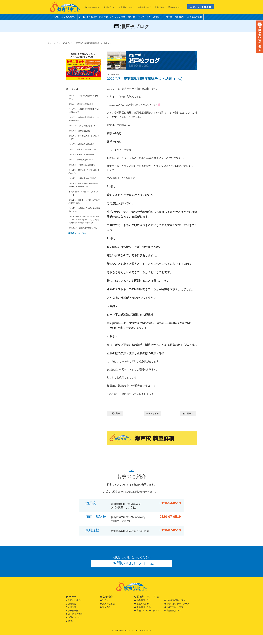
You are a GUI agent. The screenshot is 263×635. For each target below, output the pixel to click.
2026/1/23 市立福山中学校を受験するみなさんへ (84, 171)
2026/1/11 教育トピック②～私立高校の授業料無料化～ (84, 201)
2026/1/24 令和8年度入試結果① (82, 165)
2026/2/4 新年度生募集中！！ (81, 160)
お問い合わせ (74, 617)
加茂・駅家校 (95, 516)
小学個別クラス (144, 600)
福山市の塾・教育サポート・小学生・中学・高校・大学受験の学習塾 (65, 7)
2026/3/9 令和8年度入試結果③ (81, 144)
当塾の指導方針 (69, 17)
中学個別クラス (144, 607)
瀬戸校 (90, 503)
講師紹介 (157, 17)
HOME (56, 17)
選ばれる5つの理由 (87, 17)
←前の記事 (115, 413)
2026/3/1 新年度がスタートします (83, 149)
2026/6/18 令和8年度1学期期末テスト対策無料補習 (84, 110)
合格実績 (168, 17)
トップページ (53, 43)
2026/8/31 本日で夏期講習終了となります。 (84, 97)
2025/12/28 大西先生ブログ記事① (83, 228)
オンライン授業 (200, 7)
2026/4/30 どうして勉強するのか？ (83, 126)
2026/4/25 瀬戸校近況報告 (80, 131)
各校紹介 (131, 17)
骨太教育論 (159, 7)
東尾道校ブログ (144, 7)
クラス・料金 (144, 17)
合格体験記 (179, 17)
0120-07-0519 (170, 516)
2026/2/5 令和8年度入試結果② (81, 154)
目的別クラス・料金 (148, 596)
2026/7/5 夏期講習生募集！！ (81, 104)
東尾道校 (92, 530)
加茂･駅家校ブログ (126, 7)
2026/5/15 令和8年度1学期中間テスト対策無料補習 (84, 118)
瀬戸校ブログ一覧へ (77, 233)
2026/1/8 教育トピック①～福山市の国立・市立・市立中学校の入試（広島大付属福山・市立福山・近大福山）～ (83, 219)
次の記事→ (188, 413)
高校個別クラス (174, 610)
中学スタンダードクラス (178, 604)
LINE (70, 621)
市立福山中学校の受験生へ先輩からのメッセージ (83, 193)
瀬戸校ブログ (109, 7)
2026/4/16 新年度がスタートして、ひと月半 (84, 137)
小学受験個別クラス (176, 600)
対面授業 (103, 17)
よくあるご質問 (194, 17)
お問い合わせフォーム (133, 563)
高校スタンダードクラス (148, 610)
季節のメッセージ (175, 7)
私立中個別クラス (175, 607)
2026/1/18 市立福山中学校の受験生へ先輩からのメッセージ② (84, 185)
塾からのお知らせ (92, 7)
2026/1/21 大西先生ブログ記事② (82, 178)
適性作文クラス (144, 604)
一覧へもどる (152, 413)
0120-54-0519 (170, 503)
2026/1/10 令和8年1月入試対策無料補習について (84, 209)
